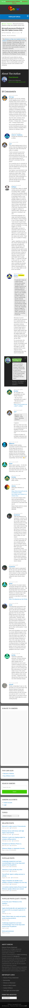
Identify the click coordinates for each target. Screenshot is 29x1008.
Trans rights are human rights (11, 990)
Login (4, 805)
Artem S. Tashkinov (17, 135)
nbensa (14, 486)
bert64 (13, 655)
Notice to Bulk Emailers (9, 985)
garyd (10, 463)
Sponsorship (6, 980)
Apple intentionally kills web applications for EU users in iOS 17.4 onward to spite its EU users (14, 910)
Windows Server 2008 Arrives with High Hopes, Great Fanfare (13, 831)
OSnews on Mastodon (9, 983)
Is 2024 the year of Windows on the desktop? (12, 902)
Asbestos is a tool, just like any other (12, 869)
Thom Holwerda (7, 32)
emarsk (11, 684)
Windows (9, 23)
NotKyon (14, 187)
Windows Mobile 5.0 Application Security (13, 848)
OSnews (10, 1004)
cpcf (10, 144)
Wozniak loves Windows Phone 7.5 (11, 844)
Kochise (16, 391)
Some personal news (8, 931)
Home (4, 23)
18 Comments (12, 35)
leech (10, 605)
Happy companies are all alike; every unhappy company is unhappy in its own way (14, 881)
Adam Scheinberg (22, 954)
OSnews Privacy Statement (9, 947)
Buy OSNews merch (8, 776)
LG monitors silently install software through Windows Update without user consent (14, 888)
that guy (11, 97)
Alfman (16, 275)
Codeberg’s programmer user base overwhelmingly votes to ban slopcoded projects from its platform (13, 863)
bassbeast (17, 515)
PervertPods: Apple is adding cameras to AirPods (13, 875)
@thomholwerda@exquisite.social (17, 82)
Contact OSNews (8, 988)
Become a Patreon (8, 773)
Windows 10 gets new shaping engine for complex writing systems (13, 838)
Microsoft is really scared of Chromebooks (14, 826)
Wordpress (16, 956)
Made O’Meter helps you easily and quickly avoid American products (14, 917)
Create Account (7, 802)
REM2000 (11, 443)
